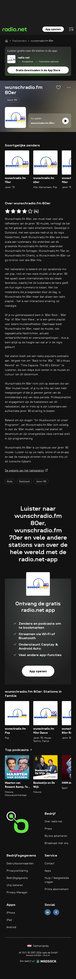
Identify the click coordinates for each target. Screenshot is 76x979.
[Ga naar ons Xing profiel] (56, 912)
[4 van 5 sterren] (24, 211)
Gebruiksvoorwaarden (20, 863)
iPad (9, 920)
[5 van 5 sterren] (30, 211)
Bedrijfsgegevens (17, 878)
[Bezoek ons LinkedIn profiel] (47, 912)
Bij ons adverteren (56, 836)
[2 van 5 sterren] (13, 211)
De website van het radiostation (24, 470)
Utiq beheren (14, 885)
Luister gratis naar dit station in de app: (32, 50)
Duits (10, 481)
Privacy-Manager (17, 892)
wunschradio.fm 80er (43, 123)
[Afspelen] (65, 121)
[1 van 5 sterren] (7, 211)
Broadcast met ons (56, 843)
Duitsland (24, 481)
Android (11, 927)
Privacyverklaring (17, 870)
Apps (48, 870)
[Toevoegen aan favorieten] (58, 87)
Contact (49, 863)
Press (48, 828)
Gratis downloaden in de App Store (38, 70)
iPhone (10, 912)
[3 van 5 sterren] (19, 211)
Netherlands (40, 946)
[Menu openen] (71, 29)
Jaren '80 (12, 100)
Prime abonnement (57, 889)
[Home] (6, 40)
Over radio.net (53, 821)
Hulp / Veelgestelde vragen (57, 880)
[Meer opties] (68, 87)
